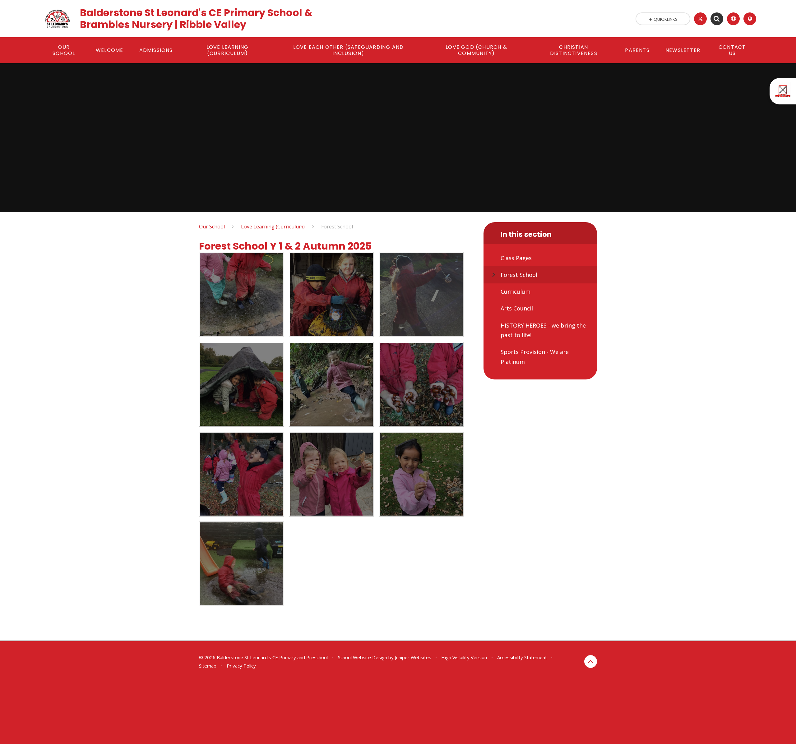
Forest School (337, 226)
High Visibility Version (464, 657)
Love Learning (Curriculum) (273, 226)
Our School (212, 226)
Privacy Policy (241, 666)
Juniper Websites (413, 657)
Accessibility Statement (522, 657)
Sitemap (207, 666)
